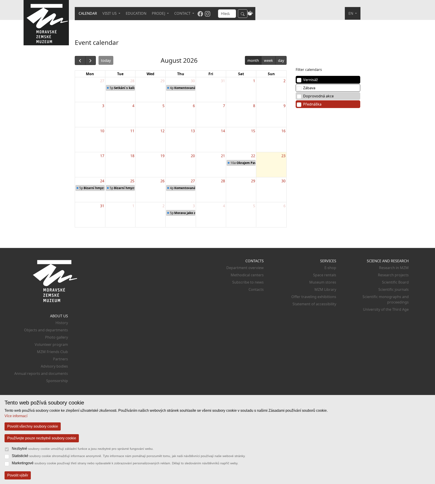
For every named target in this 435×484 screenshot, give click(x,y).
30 (193, 80)
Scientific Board (395, 282)
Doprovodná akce (318, 96)
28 (132, 80)
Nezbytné (83, 448)
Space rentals (324, 274)
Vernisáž (310, 79)
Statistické (129, 456)
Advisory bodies (54, 366)
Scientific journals (393, 289)
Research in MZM (394, 267)
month (253, 60)
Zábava (309, 87)
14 (223, 130)
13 (193, 130)
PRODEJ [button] (159, 13)
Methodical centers (247, 274)
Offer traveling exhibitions (313, 296)
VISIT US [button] (110, 13)
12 (162, 130)
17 (102, 155)
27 (102, 80)
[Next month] (90, 60)
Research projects (393, 274)
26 (162, 180)
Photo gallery (56, 337)
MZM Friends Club (52, 351)
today (106, 60)
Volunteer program (51, 344)
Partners (60, 358)
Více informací (16, 416)
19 (162, 155)
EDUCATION (136, 13)
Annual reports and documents (41, 373)
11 (132, 130)
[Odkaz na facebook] (200, 13)
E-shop (330, 267)
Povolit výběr (17, 475)
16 (283, 130)
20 (193, 155)
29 (162, 80)
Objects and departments (46, 329)
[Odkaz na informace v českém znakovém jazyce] (250, 13)
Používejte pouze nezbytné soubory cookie (41, 438)
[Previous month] (80, 60)
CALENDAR (88, 13)
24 (102, 180)
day (281, 60)
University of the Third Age (386, 309)
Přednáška (312, 104)
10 (102, 130)
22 (253, 155)
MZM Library (325, 289)
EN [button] (351, 13)
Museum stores (322, 282)
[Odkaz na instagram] (207, 13)
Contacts (256, 289)
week (268, 60)
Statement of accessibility (314, 303)
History (62, 322)
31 (223, 80)
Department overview (245, 267)
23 (283, 155)
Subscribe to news (248, 282)
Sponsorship (57, 380)
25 (132, 180)
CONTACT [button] (182, 13)
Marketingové (125, 463)
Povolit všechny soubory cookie (32, 426)
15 (253, 130)
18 (132, 155)
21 (223, 155)
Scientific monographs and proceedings (385, 299)
